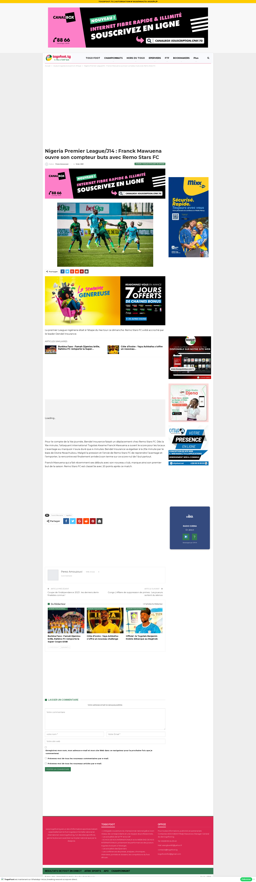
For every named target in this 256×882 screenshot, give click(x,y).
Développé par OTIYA (190, 543)
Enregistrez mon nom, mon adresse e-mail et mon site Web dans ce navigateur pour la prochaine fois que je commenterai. (99, 751)
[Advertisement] (128, 87)
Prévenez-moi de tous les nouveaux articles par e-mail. (75, 763)
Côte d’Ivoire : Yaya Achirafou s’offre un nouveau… (142, 347)
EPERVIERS (155, 58)
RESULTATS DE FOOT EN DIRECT (63, 871)
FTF (167, 58)
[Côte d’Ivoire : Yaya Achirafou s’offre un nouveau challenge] (113, 349)
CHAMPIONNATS (113, 58)
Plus (196, 58)
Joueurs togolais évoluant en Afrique (150, 164)
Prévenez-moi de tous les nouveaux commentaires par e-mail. (78, 758)
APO (106, 871)
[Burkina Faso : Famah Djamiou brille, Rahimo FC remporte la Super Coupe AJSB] (50, 349)
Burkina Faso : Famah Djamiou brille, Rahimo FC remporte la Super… (79, 347)
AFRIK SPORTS (92, 871)
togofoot (69, 515)
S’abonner (246, 879)
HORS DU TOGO (136, 58)
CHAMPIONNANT (120, 871)
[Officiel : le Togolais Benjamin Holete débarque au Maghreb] (144, 620)
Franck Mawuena (57, 515)
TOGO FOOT (93, 58)
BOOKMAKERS (181, 58)
